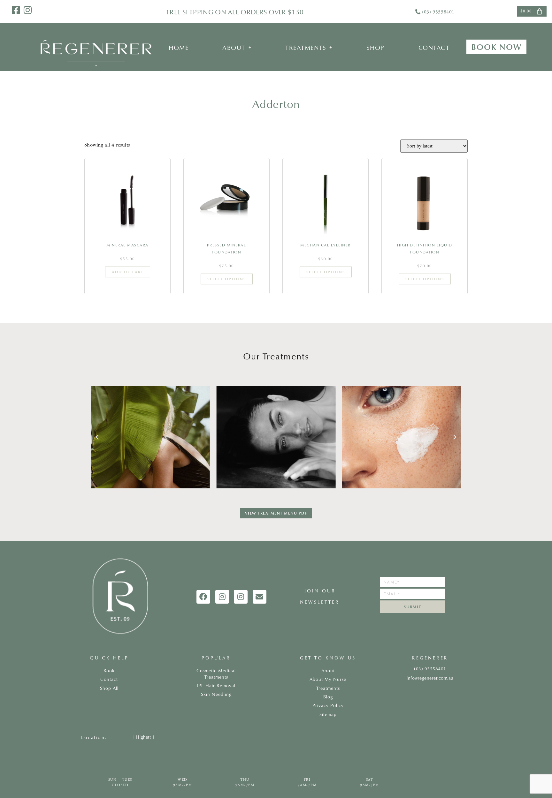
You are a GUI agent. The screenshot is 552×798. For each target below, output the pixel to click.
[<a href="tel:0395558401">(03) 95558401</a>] (417, 11)
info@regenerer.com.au (430, 678)
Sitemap (328, 714)
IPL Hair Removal (216, 685)
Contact (434, 47)
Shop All (109, 688)
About (233, 47)
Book (109, 670)
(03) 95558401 (438, 12)
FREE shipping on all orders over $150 (234, 12)
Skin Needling (216, 694)
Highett (143, 737)
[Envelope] (259, 597)
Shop (375, 47)
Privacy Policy (328, 705)
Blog (328, 697)
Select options (226, 279)
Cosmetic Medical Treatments (216, 674)
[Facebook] (203, 597)
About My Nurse (328, 679)
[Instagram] (27, 10)
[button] (236, 47)
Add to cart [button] (127, 272)
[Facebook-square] (15, 10)
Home (178, 47)
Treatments (305, 47)
